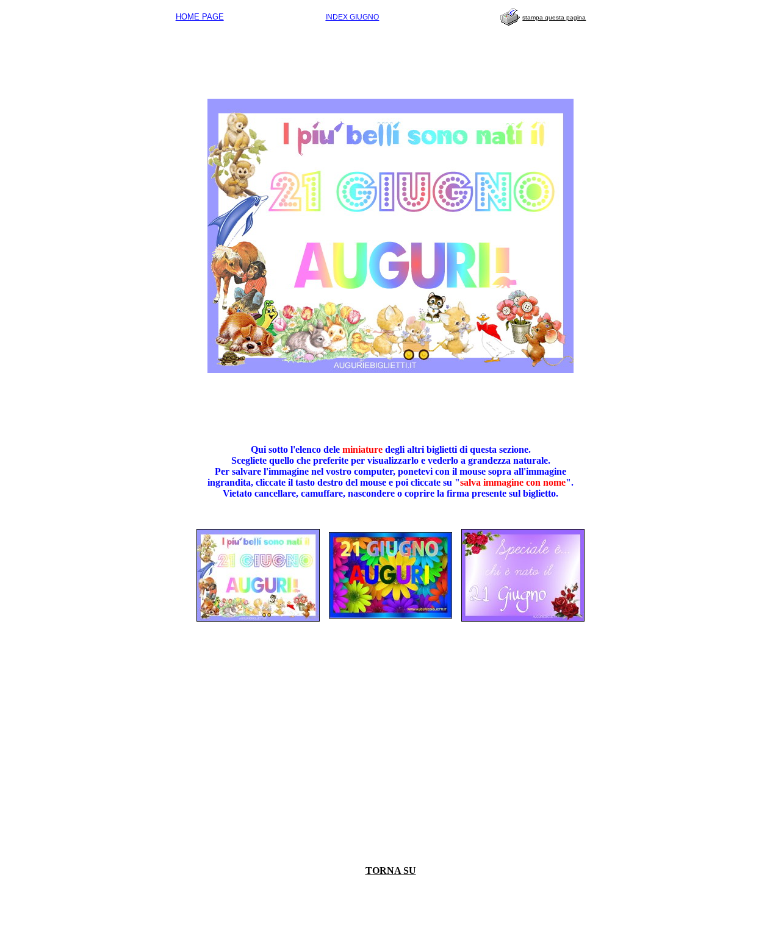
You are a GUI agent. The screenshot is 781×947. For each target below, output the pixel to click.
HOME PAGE (200, 16)
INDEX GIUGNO (352, 17)
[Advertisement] (390, 58)
